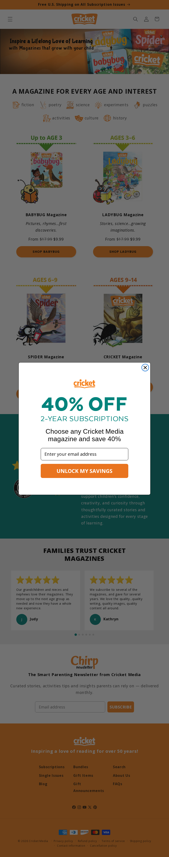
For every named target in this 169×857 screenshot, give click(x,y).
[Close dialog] (145, 367)
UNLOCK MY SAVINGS (84, 470)
